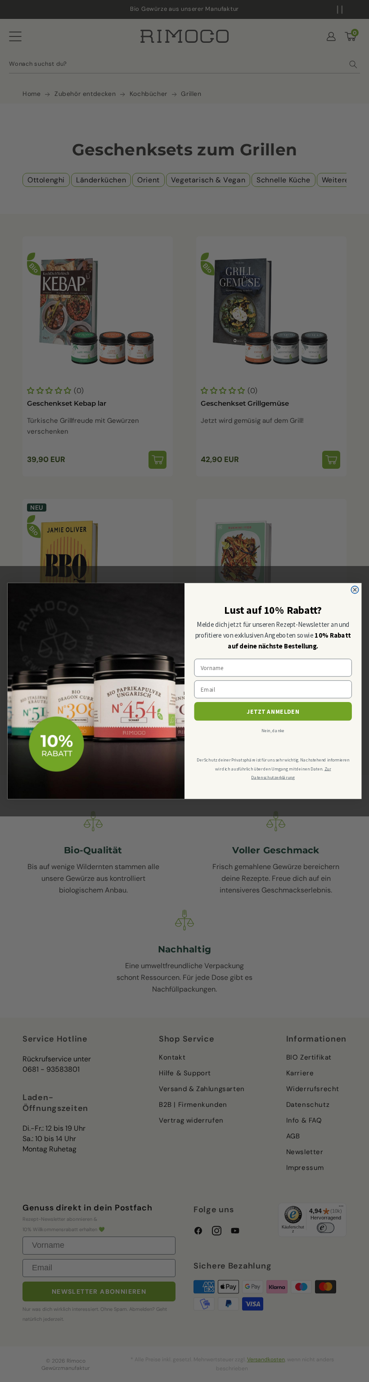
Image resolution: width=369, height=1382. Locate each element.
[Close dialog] (355, 590)
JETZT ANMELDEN (273, 712)
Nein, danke (272, 730)
